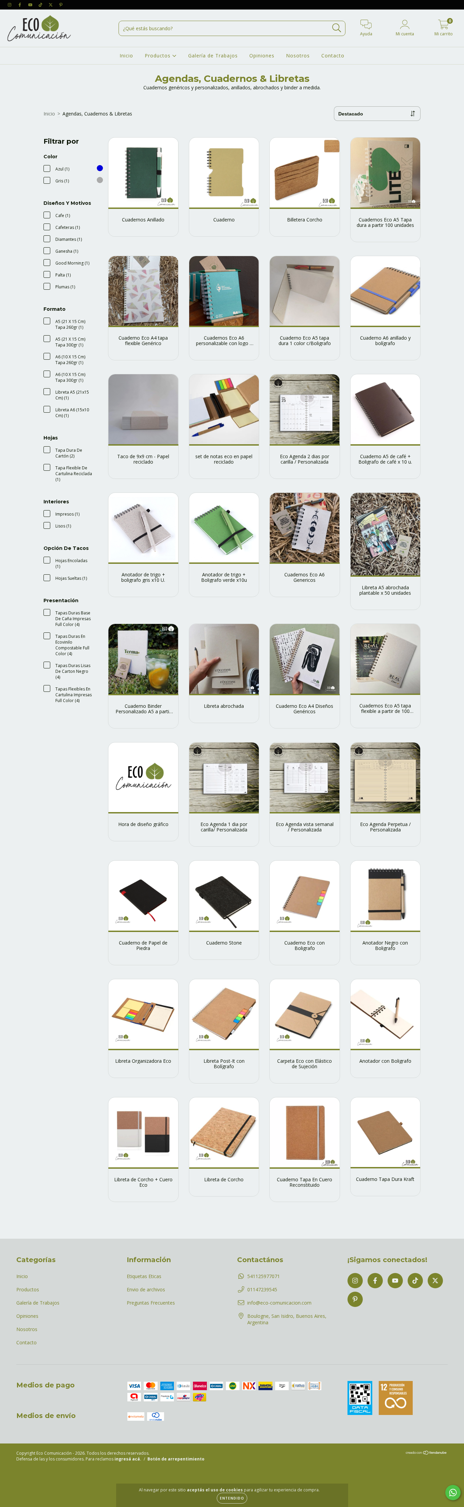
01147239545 (262, 1289)
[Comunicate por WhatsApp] (453, 1492)
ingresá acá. (127, 1459)
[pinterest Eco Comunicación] (60, 4)
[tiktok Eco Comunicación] (41, 4)
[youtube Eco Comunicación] (31, 4)
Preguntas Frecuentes (151, 1302)
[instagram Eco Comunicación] (10, 4)
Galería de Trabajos (213, 55)
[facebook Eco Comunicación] (20, 4)
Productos (158, 55)
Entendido (232, 1498)
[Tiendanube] (426, 1453)
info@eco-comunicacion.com (279, 1302)
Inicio (126, 55)
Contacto (332, 55)
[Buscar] (337, 28)
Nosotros (298, 55)
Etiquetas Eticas (144, 1276)
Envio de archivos (146, 1289)
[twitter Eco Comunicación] (51, 4)
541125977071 (263, 1276)
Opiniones (261, 55)
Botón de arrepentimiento (175, 1459)
